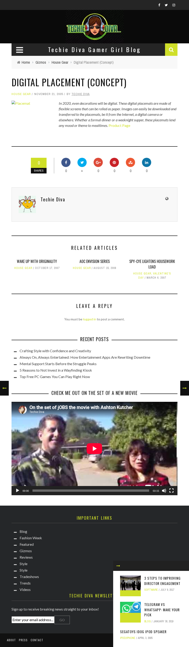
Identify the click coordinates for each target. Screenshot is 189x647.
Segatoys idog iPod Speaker (143, 631)
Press (23, 640)
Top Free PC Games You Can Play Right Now (55, 376)
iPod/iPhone (127, 638)
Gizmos (26, 551)
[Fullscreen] (171, 490)
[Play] (17, 490)
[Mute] (164, 490)
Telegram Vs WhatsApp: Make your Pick (162, 609)
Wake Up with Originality (37, 261)
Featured (27, 544)
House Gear (21, 94)
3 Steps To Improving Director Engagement (162, 580)
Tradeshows (29, 576)
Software (151, 590)
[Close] (118, 566)
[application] (94, 448)
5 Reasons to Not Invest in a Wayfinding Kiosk (56, 370)
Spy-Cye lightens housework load (152, 264)
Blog (147, 621)
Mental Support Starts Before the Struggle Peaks (58, 363)
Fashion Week (31, 538)
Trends (25, 583)
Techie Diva (80, 94)
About (11, 640)
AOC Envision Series (95, 261)
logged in (89, 319)
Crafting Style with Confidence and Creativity (55, 351)
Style (23, 563)
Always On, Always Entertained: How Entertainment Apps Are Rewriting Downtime (85, 357)
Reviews (26, 557)
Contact (37, 640)
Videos (25, 589)
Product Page (119, 125)
